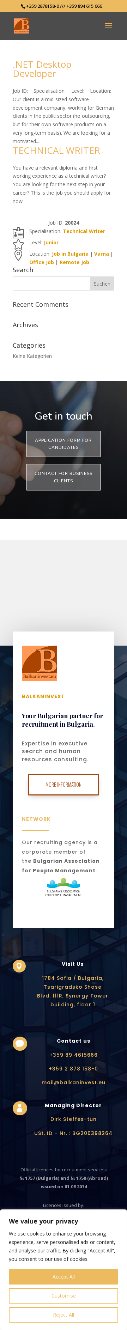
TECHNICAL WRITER (56, 150)
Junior (51, 242)
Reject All (63, 1314)
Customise (64, 1295)
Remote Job (74, 262)
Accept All (64, 1276)
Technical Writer (84, 231)
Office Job (41, 262)
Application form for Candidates (63, 444)
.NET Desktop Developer (42, 69)
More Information (63, 784)
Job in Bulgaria (70, 253)
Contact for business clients (63, 477)
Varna (101, 253)
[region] (63, 1269)
